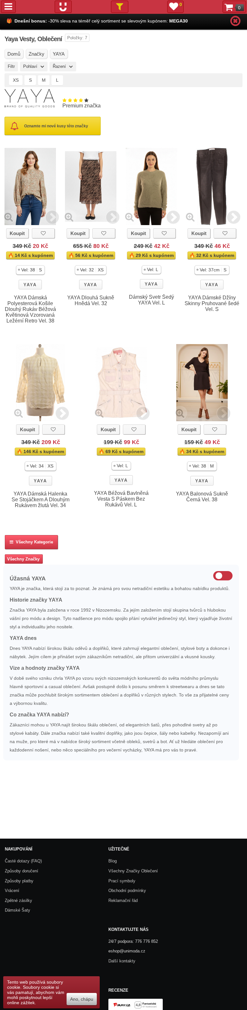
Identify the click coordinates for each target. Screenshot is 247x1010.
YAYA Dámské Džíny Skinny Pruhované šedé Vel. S (212, 303)
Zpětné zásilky (18, 900)
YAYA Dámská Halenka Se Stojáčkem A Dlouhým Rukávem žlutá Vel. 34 (40, 499)
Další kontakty (121, 961)
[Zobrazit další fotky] (52, 217)
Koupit (17, 233)
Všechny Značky (23, 559)
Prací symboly (121, 880)
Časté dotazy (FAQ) (23, 861)
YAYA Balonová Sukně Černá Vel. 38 (202, 496)
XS (16, 80)
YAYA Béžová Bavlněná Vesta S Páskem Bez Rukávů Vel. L (121, 498)
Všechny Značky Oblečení (133, 871)
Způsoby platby (19, 880)
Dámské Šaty (17, 910)
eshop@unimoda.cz (126, 951)
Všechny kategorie (33, 542)
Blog (112, 861)
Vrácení (12, 890)
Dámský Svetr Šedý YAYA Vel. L (151, 299)
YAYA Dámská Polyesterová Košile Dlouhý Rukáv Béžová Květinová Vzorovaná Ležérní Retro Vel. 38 (30, 309)
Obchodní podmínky (127, 890)
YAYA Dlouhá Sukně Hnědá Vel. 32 (90, 300)
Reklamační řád (123, 900)
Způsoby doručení (21, 871)
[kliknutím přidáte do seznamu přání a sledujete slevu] (43, 233)
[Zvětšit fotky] (8, 217)
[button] (30, 270)
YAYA (30, 284)
